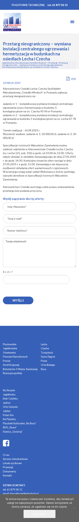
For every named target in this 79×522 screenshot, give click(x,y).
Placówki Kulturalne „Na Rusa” (19, 423)
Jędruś (6, 402)
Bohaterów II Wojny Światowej (20, 369)
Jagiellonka (9, 394)
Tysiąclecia (47, 352)
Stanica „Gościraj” (13, 431)
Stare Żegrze (48, 356)
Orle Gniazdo (10, 406)
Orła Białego (48, 364)
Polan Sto (8, 415)
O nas (6, 454)
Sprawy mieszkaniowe (15, 458)
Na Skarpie (9, 390)
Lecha (44, 344)
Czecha (45, 348)
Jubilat (6, 411)
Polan (44, 360)
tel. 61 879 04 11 (12, 489)
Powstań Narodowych (15, 356)
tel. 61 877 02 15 (57, 5)
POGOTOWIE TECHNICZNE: (28, 5)
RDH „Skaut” (10, 427)
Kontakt (7, 475)
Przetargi (8, 467)
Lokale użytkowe (12, 463)
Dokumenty (9, 471)
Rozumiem (39, 513)
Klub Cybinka (10, 398)
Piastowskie (9, 344)
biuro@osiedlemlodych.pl (24, 493)
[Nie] (74, 508)
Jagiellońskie (10, 348)
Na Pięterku (9, 419)
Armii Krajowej (11, 364)
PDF (73, 79)
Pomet (6, 360)
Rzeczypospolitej (12, 373)
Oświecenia (9, 352)
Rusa (43, 369)
